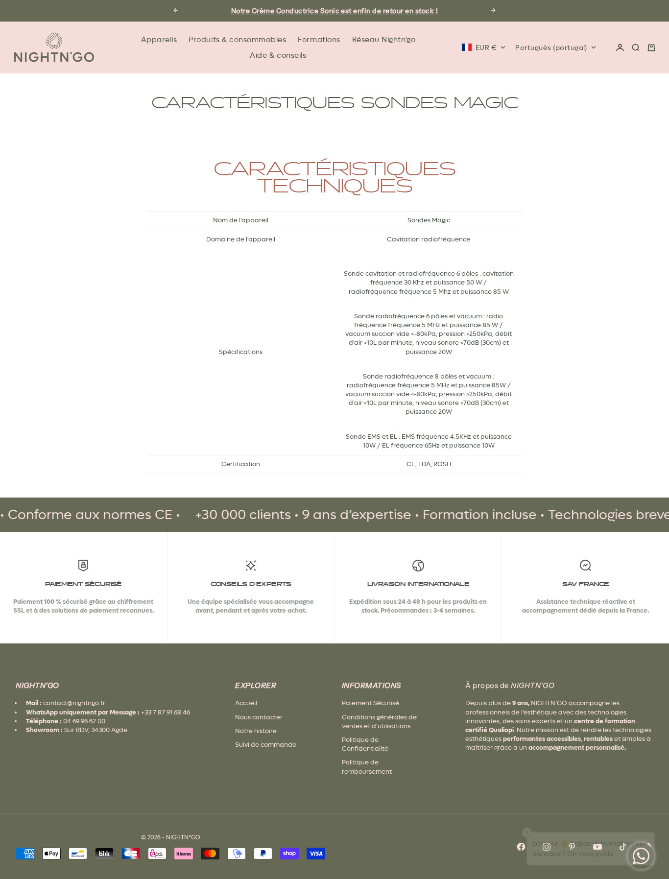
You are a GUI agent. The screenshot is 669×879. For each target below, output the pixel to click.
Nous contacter (259, 717)
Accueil (246, 703)
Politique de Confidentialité (365, 744)
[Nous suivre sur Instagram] (546, 847)
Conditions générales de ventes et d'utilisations (379, 721)
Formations (319, 39)
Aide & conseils (278, 55)
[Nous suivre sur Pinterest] (572, 847)
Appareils (159, 39)
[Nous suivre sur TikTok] (623, 847)
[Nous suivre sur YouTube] (597, 847)
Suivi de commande (265, 744)
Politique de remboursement (367, 767)
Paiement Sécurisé (370, 703)
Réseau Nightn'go (383, 39)
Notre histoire (256, 731)
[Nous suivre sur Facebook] (521, 847)
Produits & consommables (237, 39)
